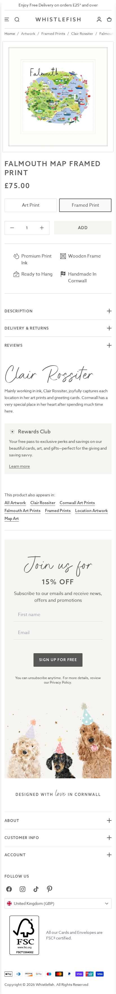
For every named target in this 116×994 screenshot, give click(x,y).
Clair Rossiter (82, 33)
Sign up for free (58, 659)
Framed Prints (53, 33)
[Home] (58, 19)
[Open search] (16, 19)
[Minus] (12, 227)
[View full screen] (58, 97)
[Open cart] (109, 19)
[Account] (99, 19)
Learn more (19, 466)
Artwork (28, 33)
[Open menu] (6, 19)
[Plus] (41, 227)
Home (10, 33)
